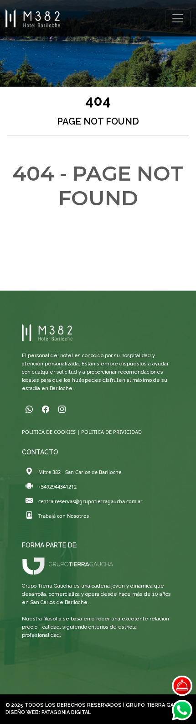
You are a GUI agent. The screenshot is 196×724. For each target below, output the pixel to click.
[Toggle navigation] (178, 18)
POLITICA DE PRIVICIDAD (111, 431)
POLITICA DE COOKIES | (51, 431)
